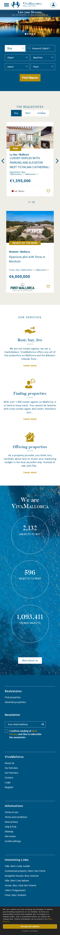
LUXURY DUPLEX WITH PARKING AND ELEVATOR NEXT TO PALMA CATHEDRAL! (30, 162)
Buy (16, 113)
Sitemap (9, 831)
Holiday (41, 113)
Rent (28, 113)
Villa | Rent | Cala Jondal (17, 866)
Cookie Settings (30, 931)
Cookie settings (13, 841)
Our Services (11, 768)
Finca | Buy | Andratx (15, 895)
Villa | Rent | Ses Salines (17, 880)
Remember (49, 191)
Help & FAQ (10, 826)
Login (8, 782)
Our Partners (11, 773)
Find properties (12, 697)
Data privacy (11, 822)
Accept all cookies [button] (30, 926)
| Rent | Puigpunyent (15, 890)
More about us (30, 660)
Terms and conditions (16, 817)
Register (9, 787)
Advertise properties (15, 702)
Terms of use (11, 812)
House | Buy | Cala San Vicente (20, 885)
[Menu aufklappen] (6, 4)
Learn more (30, 365)
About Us (9, 763)
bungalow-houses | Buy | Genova (22, 876)
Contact (9, 777)
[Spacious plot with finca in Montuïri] (30, 227)
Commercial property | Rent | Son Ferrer (25, 871)
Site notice (10, 836)
